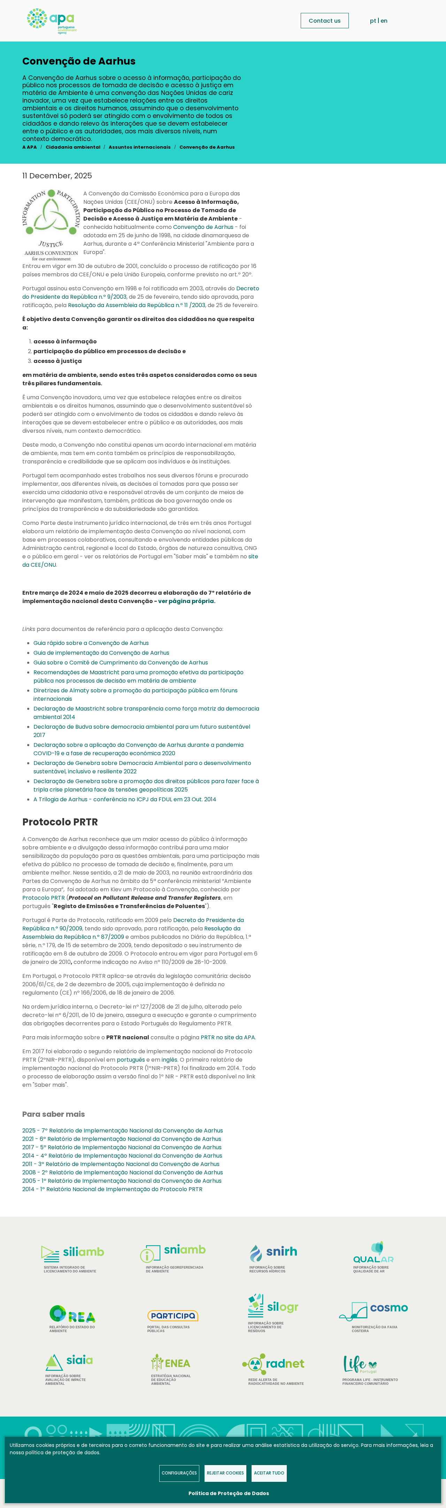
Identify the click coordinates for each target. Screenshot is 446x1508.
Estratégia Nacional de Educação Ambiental (171, 1380)
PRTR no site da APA (228, 1037)
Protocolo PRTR (43, 898)
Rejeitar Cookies (225, 1473)
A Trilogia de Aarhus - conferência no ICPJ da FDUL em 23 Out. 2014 (124, 799)
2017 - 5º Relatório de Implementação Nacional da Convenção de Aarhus (122, 1147)
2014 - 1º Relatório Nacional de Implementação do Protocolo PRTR (112, 1189)
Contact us (325, 21)
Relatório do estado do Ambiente (72, 1329)
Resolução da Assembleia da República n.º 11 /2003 (136, 305)
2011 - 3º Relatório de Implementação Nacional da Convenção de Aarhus (121, 1164)
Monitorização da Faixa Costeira (375, 1329)
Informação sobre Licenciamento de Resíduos (266, 1327)
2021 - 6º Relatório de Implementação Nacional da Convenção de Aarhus (121, 1139)
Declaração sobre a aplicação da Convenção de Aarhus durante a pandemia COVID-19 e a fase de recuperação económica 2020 (138, 749)
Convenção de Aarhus (207, 147)
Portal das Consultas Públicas (168, 1329)
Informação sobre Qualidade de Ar (371, 1269)
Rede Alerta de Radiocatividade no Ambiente (276, 1382)
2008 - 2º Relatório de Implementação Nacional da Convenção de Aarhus (122, 1172)
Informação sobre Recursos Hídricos (267, 1269)
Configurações (179, 1473)
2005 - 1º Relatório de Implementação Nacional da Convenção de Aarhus (122, 1181)
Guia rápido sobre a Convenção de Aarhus (91, 643)
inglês (169, 1060)
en (383, 21)
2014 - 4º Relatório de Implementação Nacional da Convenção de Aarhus (122, 1156)
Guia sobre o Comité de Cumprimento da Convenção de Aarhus (120, 663)
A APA (29, 147)
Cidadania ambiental (73, 147)
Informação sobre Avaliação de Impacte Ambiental (65, 1380)
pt (373, 21)
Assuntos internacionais (140, 147)
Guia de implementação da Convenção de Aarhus (101, 653)
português (131, 1060)
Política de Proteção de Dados (229, 1493)
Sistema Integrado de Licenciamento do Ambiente (70, 1269)
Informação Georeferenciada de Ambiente (174, 1269)
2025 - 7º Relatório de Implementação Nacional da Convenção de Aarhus (122, 1131)
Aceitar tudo (269, 1473)
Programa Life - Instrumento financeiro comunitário (370, 1370)
